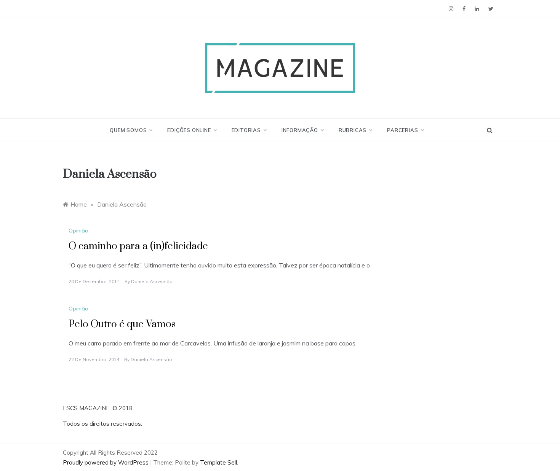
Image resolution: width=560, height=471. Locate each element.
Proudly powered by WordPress (106, 462)
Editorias (246, 130)
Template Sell (218, 462)
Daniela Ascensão (152, 281)
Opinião (78, 230)
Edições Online (189, 130)
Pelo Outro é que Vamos (122, 324)
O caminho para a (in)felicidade (138, 246)
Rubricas (352, 130)
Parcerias (402, 130)
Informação (300, 130)
